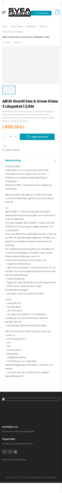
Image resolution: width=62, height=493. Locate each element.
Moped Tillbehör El (42, 118)
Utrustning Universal (12, 31)
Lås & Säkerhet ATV (19, 114)
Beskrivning (13, 160)
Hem (4, 26)
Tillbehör (43, 26)
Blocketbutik (17, 459)
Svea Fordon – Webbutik (23, 26)
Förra (8, 42)
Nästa (17, 42)
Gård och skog (20, 111)
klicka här (28, 443)
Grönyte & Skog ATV (36, 111)
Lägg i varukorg (39, 136)
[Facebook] (4, 146)
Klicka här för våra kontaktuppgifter (18, 431)
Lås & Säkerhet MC (36, 114)
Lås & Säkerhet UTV (25, 118)
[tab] (31, 160)
